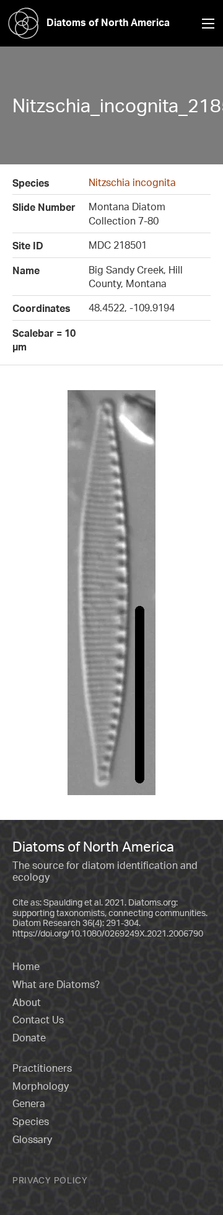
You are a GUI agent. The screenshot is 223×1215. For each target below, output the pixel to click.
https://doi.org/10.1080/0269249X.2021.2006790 (107, 933)
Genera (28, 1103)
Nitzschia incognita (132, 182)
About (26, 1002)
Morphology (40, 1086)
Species (30, 1121)
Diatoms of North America (108, 22)
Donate (29, 1037)
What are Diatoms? (56, 984)
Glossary (32, 1139)
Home (26, 966)
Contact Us (38, 1019)
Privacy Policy (50, 1180)
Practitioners (42, 1068)
